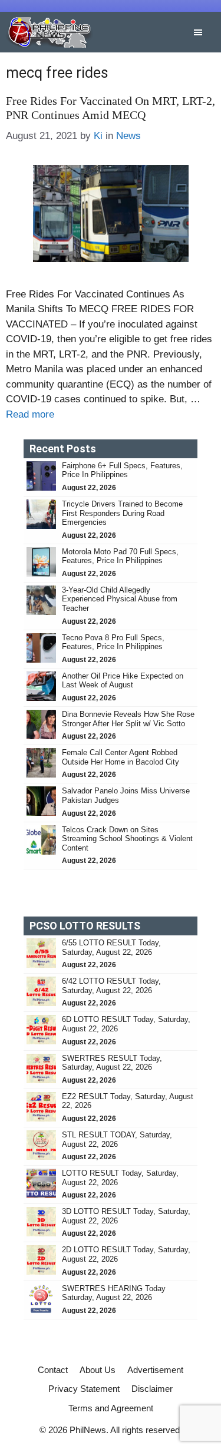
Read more (30, 414)
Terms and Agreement (110, 1408)
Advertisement (155, 1370)
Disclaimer (152, 1389)
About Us (98, 1370)
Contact (53, 1370)
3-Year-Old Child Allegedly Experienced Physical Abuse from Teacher (119, 599)
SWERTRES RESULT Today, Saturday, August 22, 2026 (112, 1063)
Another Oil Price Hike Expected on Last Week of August (122, 680)
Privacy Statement (84, 1389)
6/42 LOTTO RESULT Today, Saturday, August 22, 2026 (111, 986)
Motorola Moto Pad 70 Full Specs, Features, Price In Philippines (120, 556)
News (128, 135)
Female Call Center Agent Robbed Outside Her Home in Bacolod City (122, 757)
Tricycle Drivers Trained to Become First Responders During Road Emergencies (122, 513)
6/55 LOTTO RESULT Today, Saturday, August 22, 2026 (111, 947)
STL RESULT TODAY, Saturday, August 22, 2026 (117, 1139)
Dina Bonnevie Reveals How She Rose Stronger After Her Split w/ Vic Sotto (128, 719)
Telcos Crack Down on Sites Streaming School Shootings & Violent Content (127, 838)
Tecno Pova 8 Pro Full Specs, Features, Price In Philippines (113, 642)
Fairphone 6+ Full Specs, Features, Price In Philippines (122, 470)
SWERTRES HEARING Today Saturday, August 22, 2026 (114, 1293)
